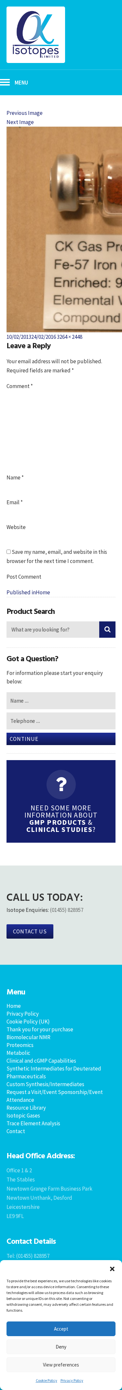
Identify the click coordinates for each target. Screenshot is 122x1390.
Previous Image (25, 113)
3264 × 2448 (69, 336)
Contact (16, 1131)
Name (15, 477)
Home (14, 1005)
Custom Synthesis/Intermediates (45, 1084)
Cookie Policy (46, 1380)
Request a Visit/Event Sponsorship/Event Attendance (55, 1095)
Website (16, 527)
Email (15, 502)
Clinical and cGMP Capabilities (41, 1060)
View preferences (61, 1365)
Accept (61, 1329)
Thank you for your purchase (40, 1029)
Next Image (20, 122)
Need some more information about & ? (61, 818)
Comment (20, 386)
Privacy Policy (72, 1380)
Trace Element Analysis (33, 1123)
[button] (112, 1268)
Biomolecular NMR (28, 1037)
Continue (24, 738)
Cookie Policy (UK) (28, 1021)
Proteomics (20, 1045)
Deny (61, 1347)
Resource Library (26, 1107)
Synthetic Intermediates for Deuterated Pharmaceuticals (54, 1072)
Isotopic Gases (23, 1115)
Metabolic (18, 1052)
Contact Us (30, 931)
